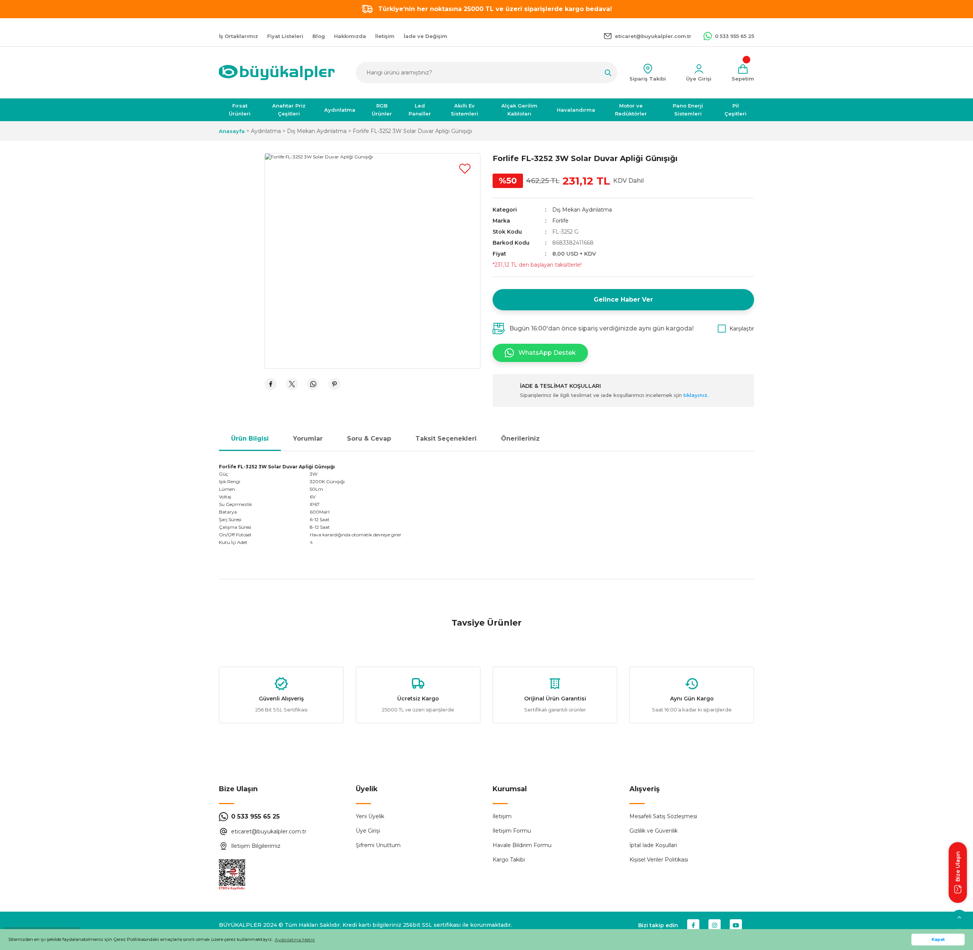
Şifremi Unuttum (378, 845)
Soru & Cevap (369, 438)
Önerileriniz (520, 438)
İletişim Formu (512, 830)
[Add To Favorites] (465, 169)
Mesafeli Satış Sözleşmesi (663, 816)
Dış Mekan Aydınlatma (582, 209)
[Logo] (276, 72)
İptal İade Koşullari (653, 845)
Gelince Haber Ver (623, 299)
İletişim (502, 816)
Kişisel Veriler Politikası (658, 859)
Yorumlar (308, 438)
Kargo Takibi (509, 859)
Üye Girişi (368, 830)
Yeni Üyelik (370, 816)
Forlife (560, 220)
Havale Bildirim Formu (522, 845)
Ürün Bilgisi (250, 438)
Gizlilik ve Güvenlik (653, 830)
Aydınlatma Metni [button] (295, 939)
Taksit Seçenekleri (446, 438)
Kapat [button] (938, 939)
